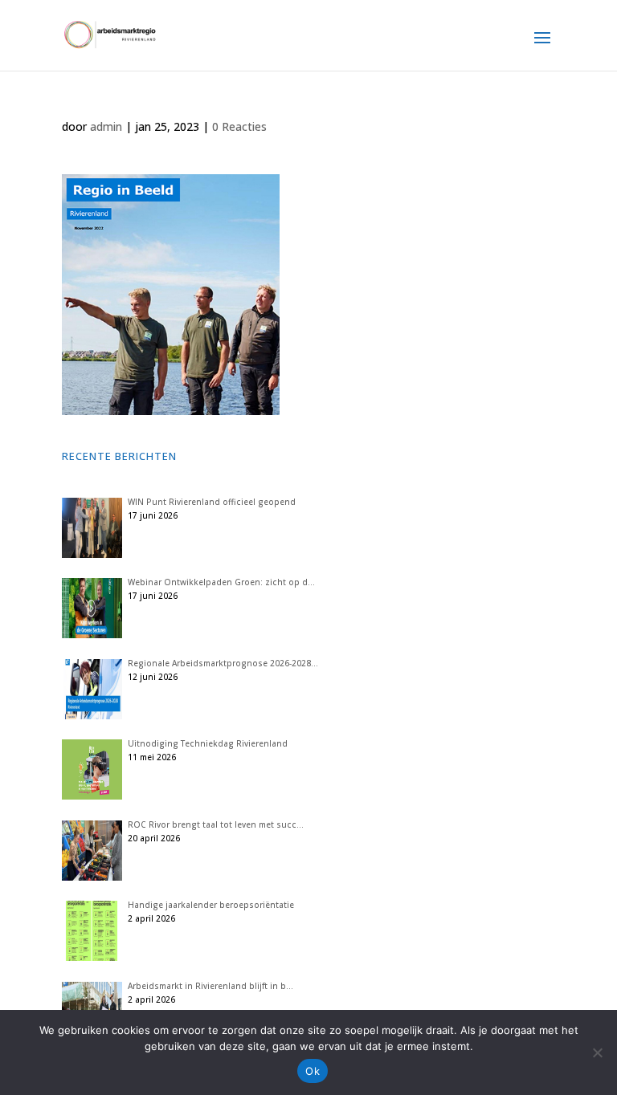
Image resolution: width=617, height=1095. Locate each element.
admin (106, 126)
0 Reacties (239, 126)
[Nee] (597, 1052)
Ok (312, 1070)
